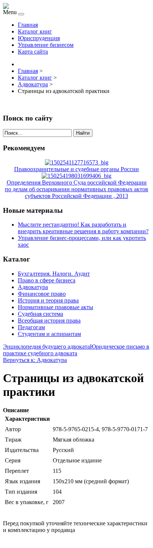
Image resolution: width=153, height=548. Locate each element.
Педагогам (31, 327)
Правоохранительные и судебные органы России (76, 169)
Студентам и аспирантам (49, 334)
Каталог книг (35, 31)
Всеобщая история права (49, 320)
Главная (28, 25)
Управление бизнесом (46, 45)
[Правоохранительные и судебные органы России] (76, 162)
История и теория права (48, 300)
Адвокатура (33, 287)
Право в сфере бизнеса (46, 280)
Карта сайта (33, 51)
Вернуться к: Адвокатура (35, 360)
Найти (82, 133)
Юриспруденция (39, 38)
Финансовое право (42, 294)
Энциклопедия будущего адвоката (46, 346)
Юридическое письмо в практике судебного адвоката (76, 349)
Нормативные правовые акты (55, 307)
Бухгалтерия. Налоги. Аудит (54, 273)
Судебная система (40, 314)
